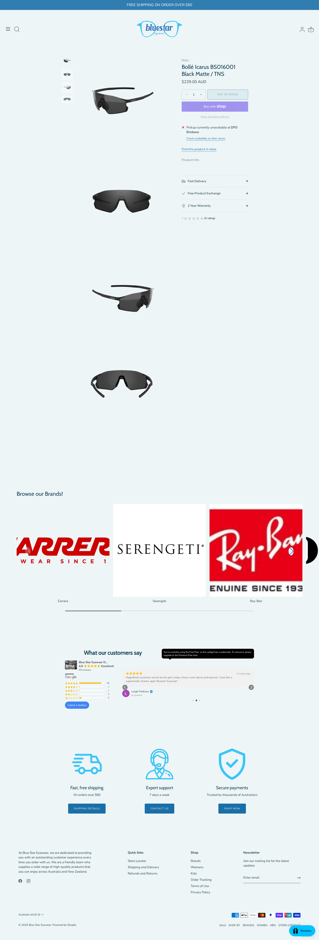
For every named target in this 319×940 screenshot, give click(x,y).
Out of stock (227, 94)
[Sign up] (299, 878)
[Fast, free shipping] (87, 764)
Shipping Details (87, 808)
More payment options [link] (215, 116)
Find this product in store (199, 149)
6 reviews (136, 695)
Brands (196, 861)
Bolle (185, 60)
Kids (194, 873)
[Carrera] (63, 550)
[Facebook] (20, 881)
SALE (222, 925)
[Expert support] (159, 764)
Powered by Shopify (64, 925)
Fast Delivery (196, 181)
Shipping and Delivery (143, 867)
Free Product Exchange (203, 193)
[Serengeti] (159, 550)
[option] (67, 61)
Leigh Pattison (140, 691)
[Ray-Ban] (256, 550)
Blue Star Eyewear (40, 925)
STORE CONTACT (289, 925)
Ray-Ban (256, 601)
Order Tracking (201, 880)
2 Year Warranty (199, 206)
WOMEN (262, 925)
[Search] (17, 29)
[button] (291, 551)
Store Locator (137, 861)
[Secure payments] (232, 764)
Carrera (63, 601)
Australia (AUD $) (29, 914)
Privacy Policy (200, 892)
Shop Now (232, 808)
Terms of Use (200, 886)
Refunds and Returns (142, 873)
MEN (273, 925)
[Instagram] (28, 881)
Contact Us (159, 808)
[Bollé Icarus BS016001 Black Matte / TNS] (67, 61)
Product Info (190, 160)
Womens (197, 867)
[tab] (192, 160)
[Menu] (8, 29)
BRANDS (248, 925)
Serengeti (159, 601)
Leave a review (77, 705)
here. (195, 655)
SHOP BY (234, 925)
